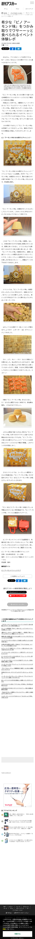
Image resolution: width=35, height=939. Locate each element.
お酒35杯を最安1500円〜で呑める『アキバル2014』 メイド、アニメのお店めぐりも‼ (16, 645)
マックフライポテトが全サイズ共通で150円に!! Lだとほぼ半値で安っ (17, 641)
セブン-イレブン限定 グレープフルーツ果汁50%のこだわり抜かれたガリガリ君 (16, 649)
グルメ (17, 9)
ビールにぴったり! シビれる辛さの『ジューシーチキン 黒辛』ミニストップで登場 (16, 657)
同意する (18, 934)
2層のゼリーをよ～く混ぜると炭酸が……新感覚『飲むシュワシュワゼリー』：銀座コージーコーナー (17, 633)
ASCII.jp (10, 913)
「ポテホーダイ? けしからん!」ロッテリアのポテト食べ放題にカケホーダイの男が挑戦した (17, 625)
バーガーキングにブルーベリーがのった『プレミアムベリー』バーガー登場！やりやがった (17, 677)
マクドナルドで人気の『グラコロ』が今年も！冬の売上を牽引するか (17, 685)
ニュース (18, 906)
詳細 (4, 929)
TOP (4, 906)
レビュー (10, 906)
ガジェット (26, 906)
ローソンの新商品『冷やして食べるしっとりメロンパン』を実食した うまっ (17, 629)
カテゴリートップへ (18, 604)
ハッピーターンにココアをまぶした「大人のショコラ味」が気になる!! (17, 697)
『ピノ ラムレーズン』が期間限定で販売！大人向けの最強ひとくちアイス (17, 669)
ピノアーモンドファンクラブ (11, 570)
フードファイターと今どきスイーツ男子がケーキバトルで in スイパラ (17, 653)
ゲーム (5, 9)
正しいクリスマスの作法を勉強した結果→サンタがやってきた (17, 681)
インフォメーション (16, 13)
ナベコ (6, 45)
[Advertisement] (18, 715)
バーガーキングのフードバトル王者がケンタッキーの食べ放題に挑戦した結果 (17, 661)
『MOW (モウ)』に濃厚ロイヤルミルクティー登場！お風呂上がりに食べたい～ (17, 693)
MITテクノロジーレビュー (22, 913)
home (5, 13)
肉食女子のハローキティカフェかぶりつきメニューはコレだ (17, 673)
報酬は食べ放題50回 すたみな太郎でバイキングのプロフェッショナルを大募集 (17, 637)
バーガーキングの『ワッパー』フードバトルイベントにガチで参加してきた (17, 665)
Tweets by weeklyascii (6, 773)
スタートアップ (29, 9)
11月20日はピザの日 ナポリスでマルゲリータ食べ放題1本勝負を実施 (17, 689)
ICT (28, 908)
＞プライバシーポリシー (17, 938)
